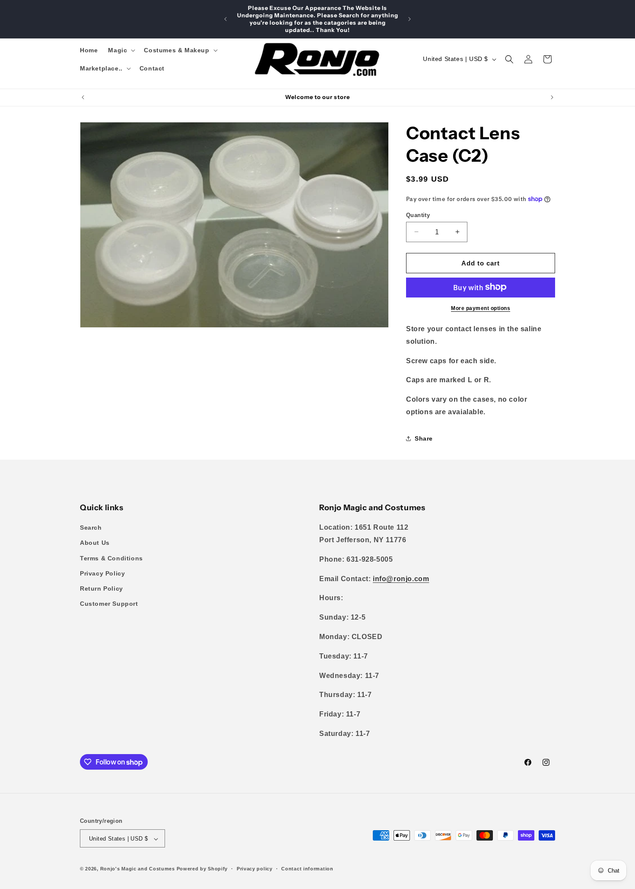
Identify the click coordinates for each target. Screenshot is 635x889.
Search (91, 527)
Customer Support (109, 603)
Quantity (418, 214)
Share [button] (424, 438)
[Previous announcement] (225, 19)
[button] (121, 50)
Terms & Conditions (111, 558)
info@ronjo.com (401, 578)
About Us (95, 543)
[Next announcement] (409, 19)
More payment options (480, 308)
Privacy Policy (102, 573)
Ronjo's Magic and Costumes (137, 869)
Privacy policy (255, 868)
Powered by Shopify (202, 869)
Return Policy (101, 588)
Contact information (307, 868)
